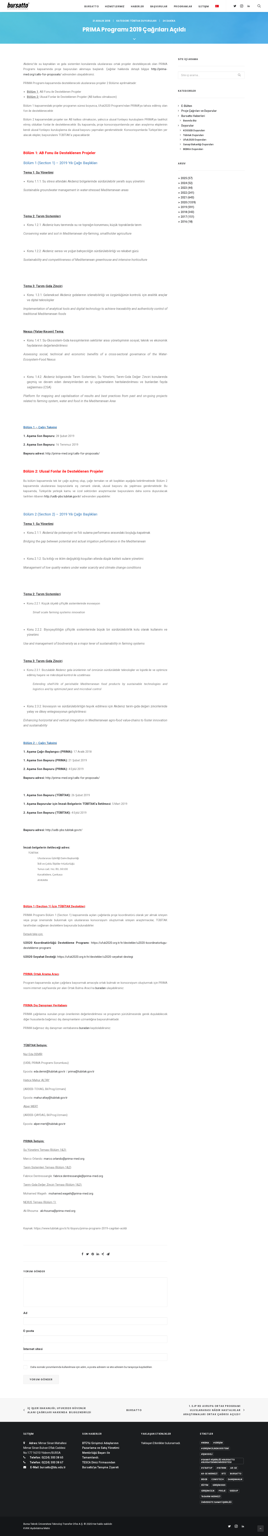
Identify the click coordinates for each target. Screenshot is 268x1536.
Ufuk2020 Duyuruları (194, 139)
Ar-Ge (233, 1468)
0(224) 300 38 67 (52, 1462)
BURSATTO (134, 1410)
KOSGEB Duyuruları (194, 130)
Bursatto (91, 6)
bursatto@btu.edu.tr (53, 1467)
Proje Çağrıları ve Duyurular (199, 110)
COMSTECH (217, 1479)
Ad (25, 1313)
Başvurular (159, 6)
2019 (187, 207)
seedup (234, 1491)
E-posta (28, 1331)
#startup (206, 1468)
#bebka (205, 1443)
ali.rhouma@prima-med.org (57, 1211)
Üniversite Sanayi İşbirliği (216, 1502)
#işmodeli (206, 1454)
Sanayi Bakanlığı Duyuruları (198, 144)
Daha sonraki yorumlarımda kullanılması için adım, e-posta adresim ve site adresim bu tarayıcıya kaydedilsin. (91, 1367)
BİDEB (204, 1479)
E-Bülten (186, 105)
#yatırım (221, 1468)
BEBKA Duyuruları (193, 149)
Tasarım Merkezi (210, 1496)
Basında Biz (190, 120)
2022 (187, 192)
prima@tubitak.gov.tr (81, 1071)
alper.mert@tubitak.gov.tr (50, 1124)
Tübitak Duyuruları (143, 20)
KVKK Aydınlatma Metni (36, 1528)
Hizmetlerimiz (115, 6)
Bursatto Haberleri (193, 116)
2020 (188, 202)
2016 (187, 221)
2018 (187, 212)
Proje (222, 1491)
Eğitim (204, 1485)
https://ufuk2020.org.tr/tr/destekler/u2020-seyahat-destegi (95, 957)
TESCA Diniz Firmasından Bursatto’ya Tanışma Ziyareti (100, 1465)
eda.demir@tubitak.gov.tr (49, 1071)
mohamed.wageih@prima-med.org (71, 1193)
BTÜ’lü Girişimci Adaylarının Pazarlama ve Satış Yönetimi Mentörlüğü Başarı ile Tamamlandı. (100, 1450)
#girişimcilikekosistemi (215, 1448)
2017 (187, 216)
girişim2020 (218, 1485)
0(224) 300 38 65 (52, 1457)
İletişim (204, 6)
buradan (100, 988)
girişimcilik (207, 1491)
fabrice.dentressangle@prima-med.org (78, 1176)
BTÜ (224, 1473)
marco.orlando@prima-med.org (64, 1158)
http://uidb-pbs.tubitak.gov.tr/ (62, 496)
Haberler (137, 6)
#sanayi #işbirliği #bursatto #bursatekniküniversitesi (218, 1461)
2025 (187, 178)
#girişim (218, 1443)
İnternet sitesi (33, 1349)
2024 (187, 183)
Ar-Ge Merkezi (209, 1473)
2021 (187, 197)
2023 (187, 187)
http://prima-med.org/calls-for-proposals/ (73, 453)
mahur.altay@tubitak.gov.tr (50, 1097)
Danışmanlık (235, 1479)
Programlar (183, 6)
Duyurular (187, 125)
